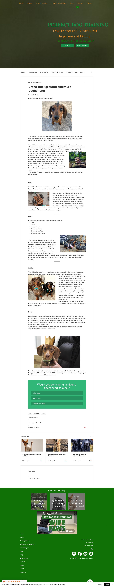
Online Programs (24, 548)
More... (22, 565)
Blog (21, 555)
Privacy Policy (61, 584)
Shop (21, 551)
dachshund (36, 413)
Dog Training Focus (72, 72)
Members (23, 572)
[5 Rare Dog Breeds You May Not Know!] (32, 445)
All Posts (23, 72)
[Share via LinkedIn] (36, 422)
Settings (100, 584)
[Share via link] (40, 422)
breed (43, 413)
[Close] (112, 584)
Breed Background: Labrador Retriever (79, 455)
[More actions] (85, 82)
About (22, 537)
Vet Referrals (24, 558)
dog (30, 413)
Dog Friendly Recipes (57, 72)
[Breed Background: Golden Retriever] (57, 445)
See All (91, 436)
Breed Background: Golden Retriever (57, 455)
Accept (107, 584)
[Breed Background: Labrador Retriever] (82, 445)
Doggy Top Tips (44, 72)
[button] (77, 6)
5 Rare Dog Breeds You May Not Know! (31, 455)
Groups (22, 569)
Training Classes (24, 541)
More (81, 72)
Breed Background (33, 417)
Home (22, 534)
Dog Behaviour (32, 72)
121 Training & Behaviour (24, 544)
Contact (22, 562)
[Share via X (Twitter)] (33, 422)
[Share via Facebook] (29, 422)
